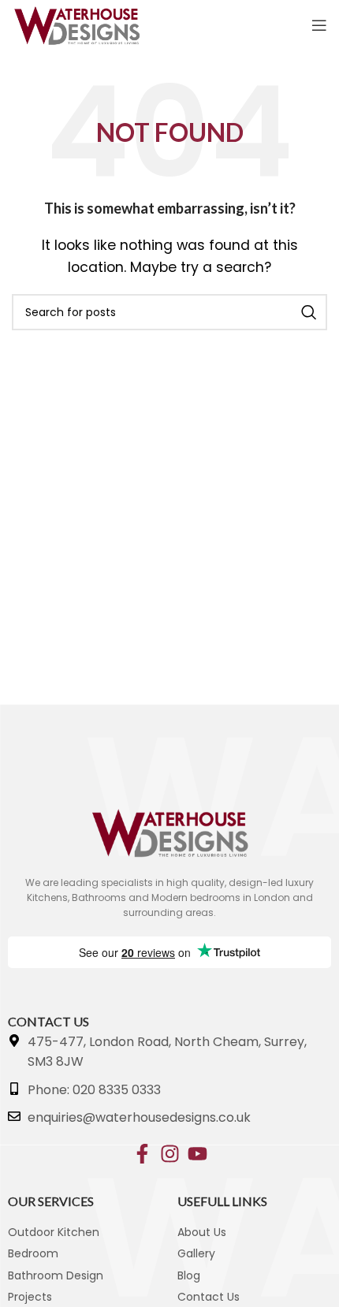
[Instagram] (170, 1154)
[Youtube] (197, 1154)
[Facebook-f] (142, 1154)
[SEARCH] (309, 312)
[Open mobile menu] (319, 25)
